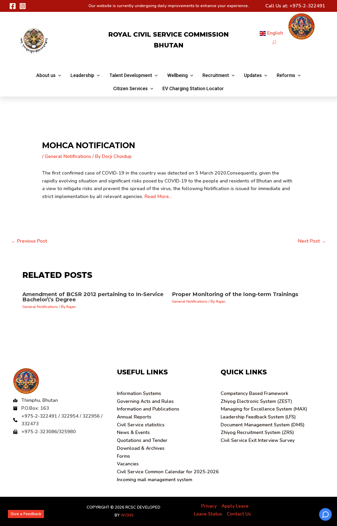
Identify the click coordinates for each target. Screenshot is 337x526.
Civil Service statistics (141, 425)
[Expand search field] (274, 42)
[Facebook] (12, 6)
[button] (49, 75)
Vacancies (128, 464)
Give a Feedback (26, 514)
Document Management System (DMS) (263, 425)
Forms (123, 456)
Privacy (209, 506)
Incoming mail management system (154, 479)
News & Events (133, 432)
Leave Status (208, 514)
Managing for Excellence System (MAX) (264, 409)
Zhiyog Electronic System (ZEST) (256, 401)
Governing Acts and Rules (145, 401)
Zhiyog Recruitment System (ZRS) (257, 432)
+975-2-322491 (307, 6)
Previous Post (29, 241)
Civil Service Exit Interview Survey (258, 440)
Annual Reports (134, 417)
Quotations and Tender (142, 440)
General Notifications (68, 156)
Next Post (312, 241)
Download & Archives (141, 448)
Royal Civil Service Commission (168, 34)
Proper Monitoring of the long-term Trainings (235, 294)
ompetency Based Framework (254, 393)
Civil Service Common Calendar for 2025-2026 (168, 472)
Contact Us (239, 514)
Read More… (158, 196)
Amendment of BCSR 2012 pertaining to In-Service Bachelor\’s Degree (92, 297)
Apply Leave (235, 506)
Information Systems (139, 393)
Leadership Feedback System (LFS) (258, 417)
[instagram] (22, 6)
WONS (127, 515)
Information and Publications (148, 409)
